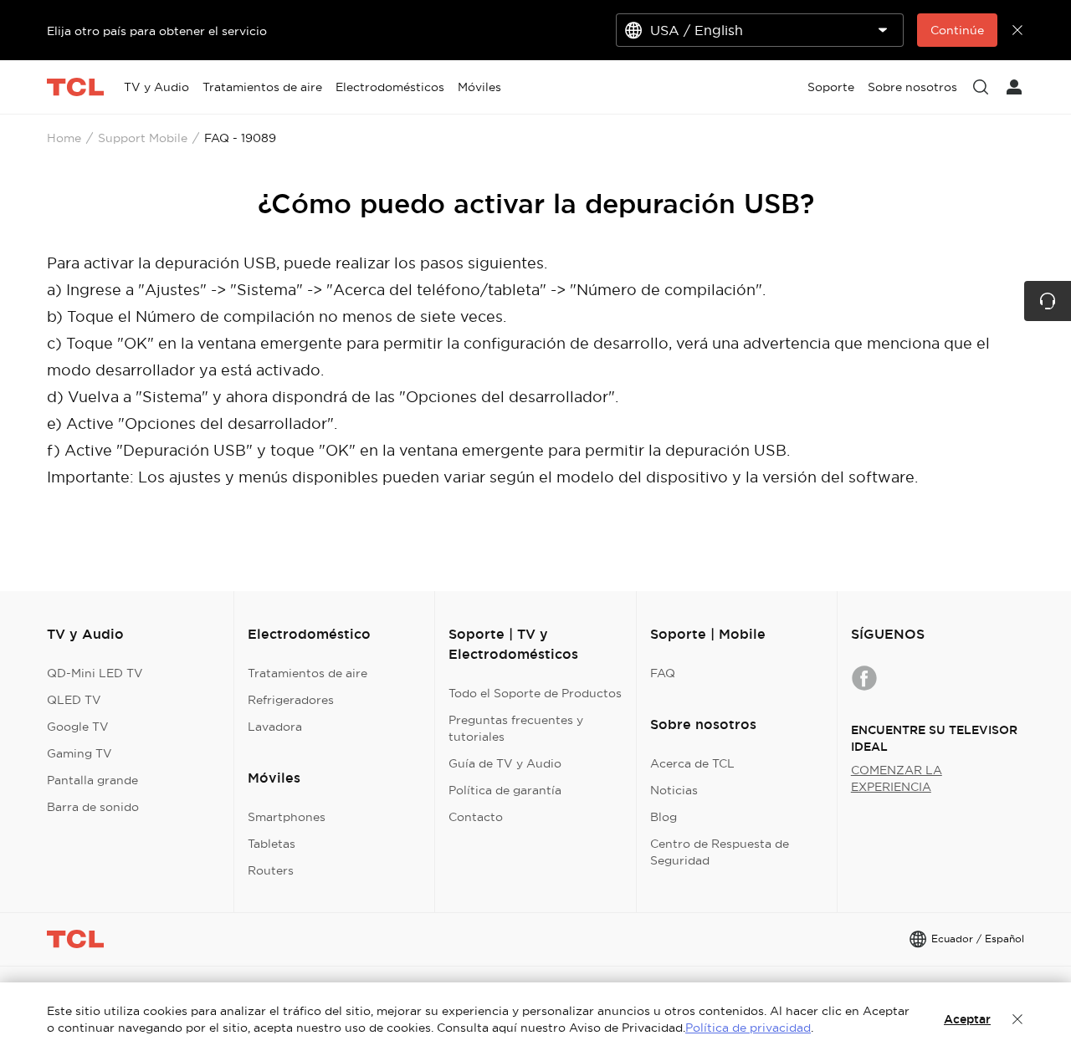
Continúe (957, 30)
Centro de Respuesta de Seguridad (719, 852)
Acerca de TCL (692, 763)
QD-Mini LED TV (95, 673)
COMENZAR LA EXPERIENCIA (896, 778)
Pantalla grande (92, 780)
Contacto (475, 816)
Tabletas (271, 843)
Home (64, 137)
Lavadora (275, 726)
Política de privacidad (748, 1027)
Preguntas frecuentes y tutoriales (515, 728)
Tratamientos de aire (307, 673)
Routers (271, 870)
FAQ (662, 673)
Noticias (674, 790)
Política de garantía (504, 790)
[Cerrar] (1017, 1019)
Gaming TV (79, 753)
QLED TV (74, 699)
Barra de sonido (93, 806)
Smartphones (286, 816)
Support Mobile (142, 137)
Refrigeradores (291, 699)
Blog (663, 816)
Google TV (78, 726)
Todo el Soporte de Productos (535, 693)
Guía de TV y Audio (504, 763)
